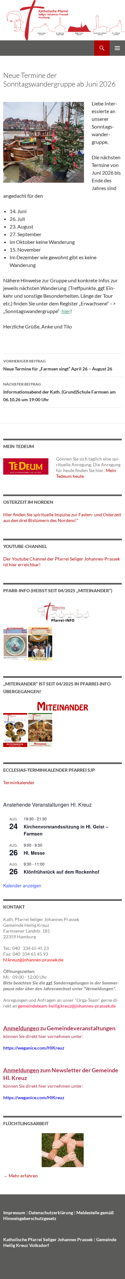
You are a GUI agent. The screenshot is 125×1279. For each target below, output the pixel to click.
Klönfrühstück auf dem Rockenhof (61, 871)
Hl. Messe (34, 853)
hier (66, 311)
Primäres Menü (117, 48)
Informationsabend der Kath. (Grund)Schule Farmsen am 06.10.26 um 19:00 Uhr (59, 392)
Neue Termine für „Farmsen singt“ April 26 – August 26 (57, 365)
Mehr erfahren (23, 1175)
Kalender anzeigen (22, 885)
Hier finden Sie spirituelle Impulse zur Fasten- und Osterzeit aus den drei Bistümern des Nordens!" (62, 517)
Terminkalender (19, 782)
